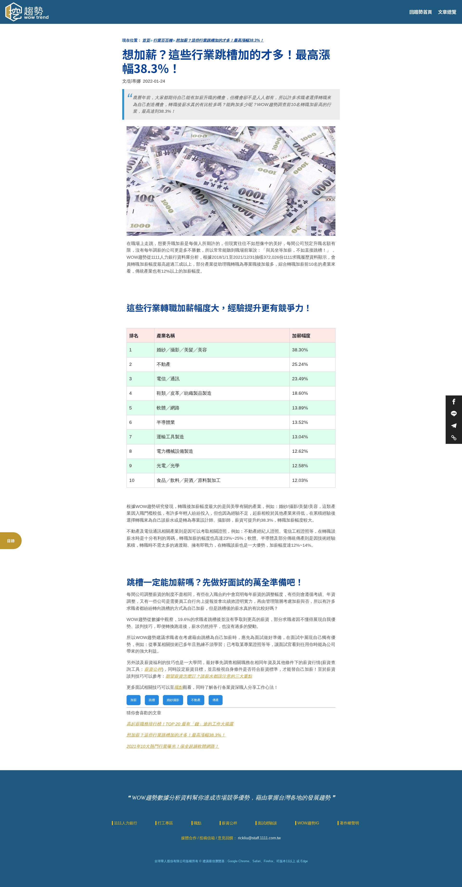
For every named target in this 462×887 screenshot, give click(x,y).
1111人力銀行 (126, 823)
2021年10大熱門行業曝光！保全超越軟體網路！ (173, 746)
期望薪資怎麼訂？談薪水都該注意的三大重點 (209, 676)
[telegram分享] (454, 426)
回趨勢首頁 (420, 11)
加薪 (133, 700)
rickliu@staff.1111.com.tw (259, 838)
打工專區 (166, 823)
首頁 (146, 40)
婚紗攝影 (173, 700)
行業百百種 (163, 40)
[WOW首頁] (27, 12)
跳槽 (152, 700)
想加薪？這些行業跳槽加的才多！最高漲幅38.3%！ (220, 40)
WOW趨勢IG (308, 823)
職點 (178, 687)
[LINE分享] (454, 413)
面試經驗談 (268, 823)
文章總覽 (447, 11)
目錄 (11, 541)
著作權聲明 (349, 823)
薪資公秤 (153, 669)
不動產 (195, 700)
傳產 (215, 700)
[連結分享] (454, 438)
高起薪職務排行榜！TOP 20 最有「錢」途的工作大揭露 (180, 724)
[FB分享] (454, 401)
